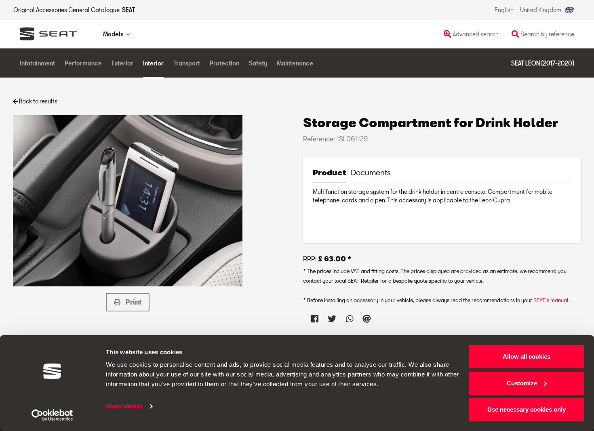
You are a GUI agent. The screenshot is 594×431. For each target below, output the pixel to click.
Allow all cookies (526, 356)
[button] (128, 302)
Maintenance (295, 63)
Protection (224, 63)
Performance (83, 63)
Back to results (37, 101)
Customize (522, 383)
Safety (258, 63)
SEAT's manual (551, 300)
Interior (153, 63)
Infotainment (37, 63)
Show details (124, 406)
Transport (186, 63)
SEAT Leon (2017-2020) (542, 63)
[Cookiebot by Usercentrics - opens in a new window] (52, 415)
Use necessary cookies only (526, 409)
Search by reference (546, 34)
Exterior (122, 63)
